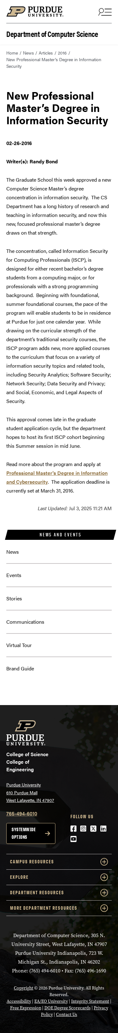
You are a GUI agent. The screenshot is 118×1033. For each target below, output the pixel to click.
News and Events (60, 535)
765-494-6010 (21, 813)
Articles (46, 53)
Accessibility (19, 1001)
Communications (25, 621)
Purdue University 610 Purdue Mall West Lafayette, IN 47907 (30, 792)
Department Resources (37, 893)
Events (13, 575)
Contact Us (66, 1015)
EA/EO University (51, 1001)
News (28, 53)
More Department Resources (43, 908)
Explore (19, 877)
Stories (14, 598)
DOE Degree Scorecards (67, 1008)
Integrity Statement (90, 1001)
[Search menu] (104, 11)
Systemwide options (24, 833)
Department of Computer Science (52, 33)
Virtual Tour (19, 645)
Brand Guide (20, 668)
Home (12, 53)
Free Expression (25, 1008)
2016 (62, 53)
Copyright (23, 988)
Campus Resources (32, 862)
